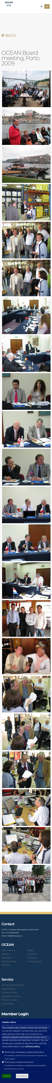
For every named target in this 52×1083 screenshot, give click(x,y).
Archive (31, 953)
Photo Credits (9, 999)
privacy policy (33, 1046)
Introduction (34, 961)
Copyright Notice (11, 996)
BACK (10, 35)
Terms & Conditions (12, 985)
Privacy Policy (9, 992)
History (5, 953)
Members (6, 957)
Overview (38, 1052)
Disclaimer (7, 1003)
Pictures (32, 957)
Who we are (8, 950)
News (30, 950)
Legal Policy (8, 988)
